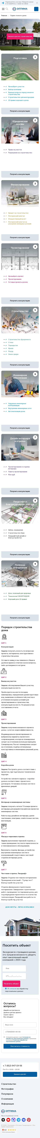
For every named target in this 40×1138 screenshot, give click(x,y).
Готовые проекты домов (18, 282)
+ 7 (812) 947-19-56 (36, 9)
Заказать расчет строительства (20, 36)
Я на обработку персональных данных (16, 990)
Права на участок (15, 150)
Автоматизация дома (16, 411)
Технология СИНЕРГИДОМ (18, 596)
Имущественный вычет (17, 219)
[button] (20, 3)
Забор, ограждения (15, 530)
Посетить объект (11, 984)
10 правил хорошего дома (18, 100)
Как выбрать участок (16, 86)
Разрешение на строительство (20, 153)
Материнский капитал (16, 216)
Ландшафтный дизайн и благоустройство (17, 537)
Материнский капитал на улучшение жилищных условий (19, 223)
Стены (10, 342)
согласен (12, 989)
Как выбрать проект (16, 276)
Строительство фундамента (19, 339)
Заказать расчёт (20, 1074)
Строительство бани (16, 533)
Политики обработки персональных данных (16, 1040)
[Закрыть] (37, 3)
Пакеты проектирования (17, 472)
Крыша (10, 348)
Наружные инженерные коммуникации (17, 404)
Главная (4, 15)
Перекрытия (13, 345)
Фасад (10, 351)
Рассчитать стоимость (20, 1046)
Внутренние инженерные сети (19, 408)
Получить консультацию (20, 111)
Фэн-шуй (11, 475)
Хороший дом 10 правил (17, 599)
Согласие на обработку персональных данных (18, 1037)
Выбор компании (14, 89)
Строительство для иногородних (21, 97)
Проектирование (14, 279)
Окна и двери (13, 354)
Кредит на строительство (18, 213)
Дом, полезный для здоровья (19, 593)
